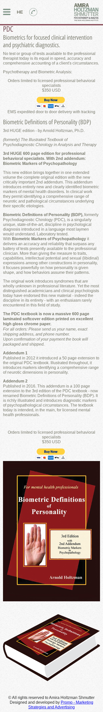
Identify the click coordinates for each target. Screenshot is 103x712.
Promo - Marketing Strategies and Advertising (60, 704)
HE (20, 12)
